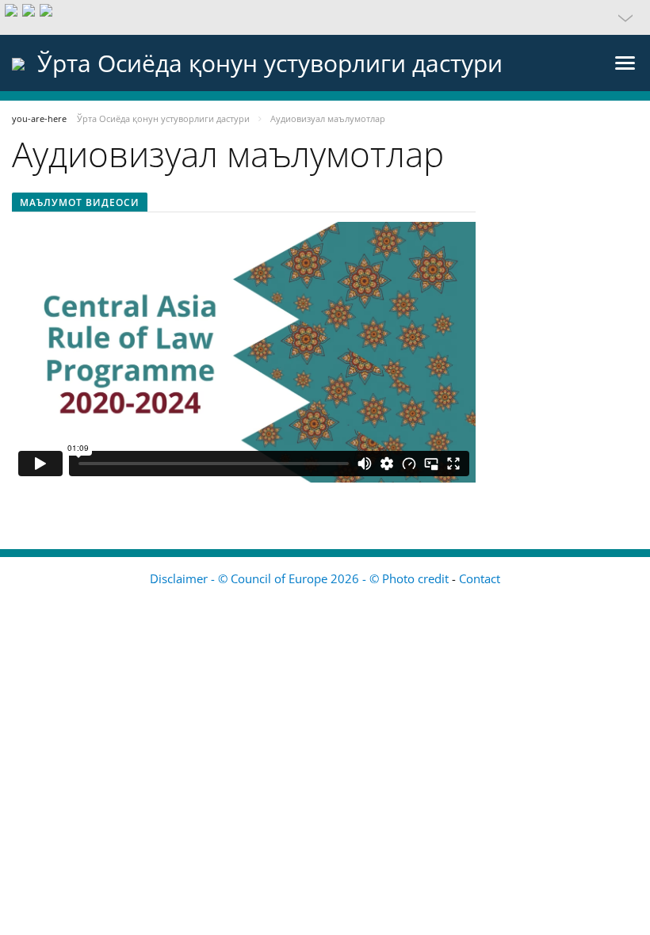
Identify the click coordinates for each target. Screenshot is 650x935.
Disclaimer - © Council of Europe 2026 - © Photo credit (301, 578)
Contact (479, 578)
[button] (325, 17)
